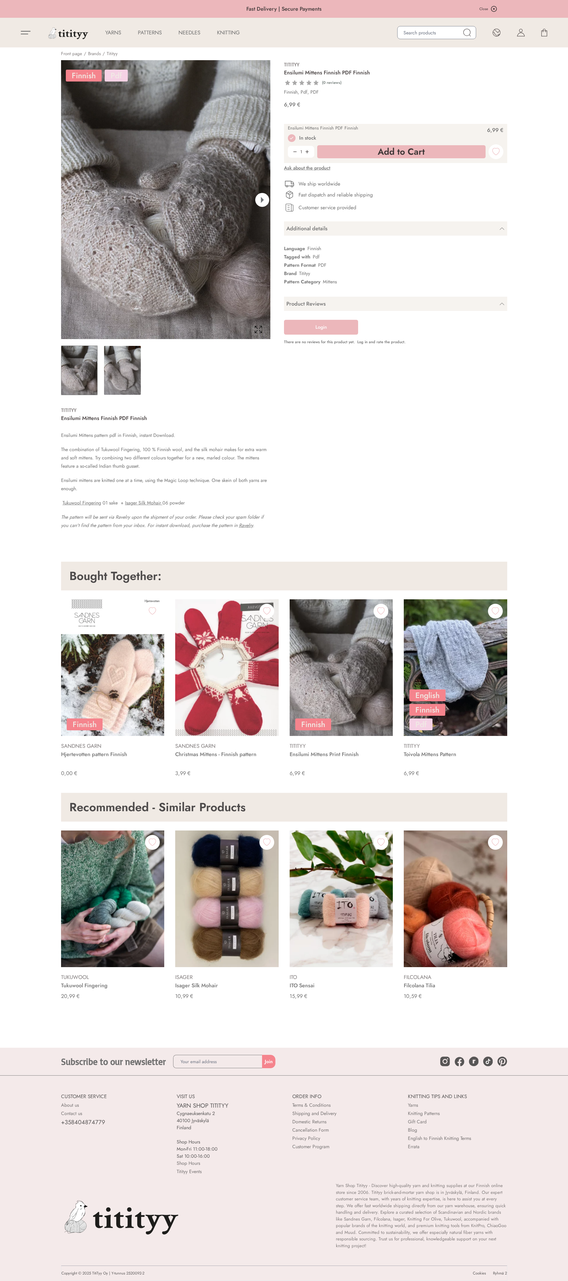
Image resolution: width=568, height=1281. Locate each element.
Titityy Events (189, 1171)
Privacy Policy (306, 1138)
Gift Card (417, 1121)
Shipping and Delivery (314, 1113)
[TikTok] (488, 1061)
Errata (413, 1146)
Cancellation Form (310, 1130)
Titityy (112, 53)
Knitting (228, 32)
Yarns (413, 1105)
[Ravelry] (473, 1061)
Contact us (71, 1113)
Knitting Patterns (424, 1113)
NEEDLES (189, 32)
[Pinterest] (502, 1061)
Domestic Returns (309, 1121)
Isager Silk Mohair (143, 502)
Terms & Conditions (311, 1105)
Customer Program (310, 1146)
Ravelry (246, 525)
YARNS (113, 32)
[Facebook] (459, 1061)
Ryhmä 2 (500, 1273)
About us (70, 1105)
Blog (412, 1130)
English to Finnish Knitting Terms (439, 1138)
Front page (71, 53)
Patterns (150, 32)
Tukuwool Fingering (82, 502)
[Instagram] (445, 1061)
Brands (94, 53)
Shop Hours (188, 1163)
